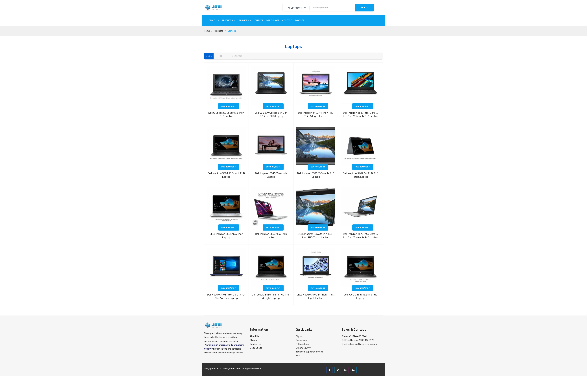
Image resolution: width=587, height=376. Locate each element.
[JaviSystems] (213, 7)
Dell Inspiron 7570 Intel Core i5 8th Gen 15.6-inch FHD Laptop (360, 236)
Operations (301, 340)
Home (207, 31)
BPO (298, 355)
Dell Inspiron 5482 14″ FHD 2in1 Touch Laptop (360, 175)
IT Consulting (302, 344)
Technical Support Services (309, 351)
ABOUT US (214, 20)
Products (218, 31)
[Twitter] (337, 370)
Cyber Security (303, 348)
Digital (299, 336)
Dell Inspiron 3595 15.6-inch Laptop (271, 175)
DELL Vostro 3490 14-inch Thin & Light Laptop (316, 296)
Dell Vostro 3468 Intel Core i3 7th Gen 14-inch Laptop (226, 296)
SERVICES (244, 20)
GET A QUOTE (272, 20)
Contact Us (255, 344)
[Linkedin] (353, 370)
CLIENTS (259, 20)
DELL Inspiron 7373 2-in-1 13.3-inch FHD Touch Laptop (316, 236)
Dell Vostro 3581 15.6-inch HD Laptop (360, 296)
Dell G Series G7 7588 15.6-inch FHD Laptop (226, 114)
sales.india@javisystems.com (362, 344)
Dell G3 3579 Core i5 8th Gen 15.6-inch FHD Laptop (271, 114)
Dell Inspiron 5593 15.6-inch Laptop (271, 236)
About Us (254, 336)
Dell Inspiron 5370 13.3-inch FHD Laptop (315, 175)
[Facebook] (329, 370)
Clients (253, 340)
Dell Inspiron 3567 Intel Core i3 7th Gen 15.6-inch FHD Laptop (360, 114)
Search (364, 7)
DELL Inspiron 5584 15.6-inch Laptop (226, 236)
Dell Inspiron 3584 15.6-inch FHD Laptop (226, 175)
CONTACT (287, 20)
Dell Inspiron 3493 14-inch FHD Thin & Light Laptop (315, 114)
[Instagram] (345, 370)
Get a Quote (256, 348)
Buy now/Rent (228, 106)
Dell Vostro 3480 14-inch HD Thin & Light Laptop (271, 296)
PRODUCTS (227, 20)
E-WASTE (299, 20)
